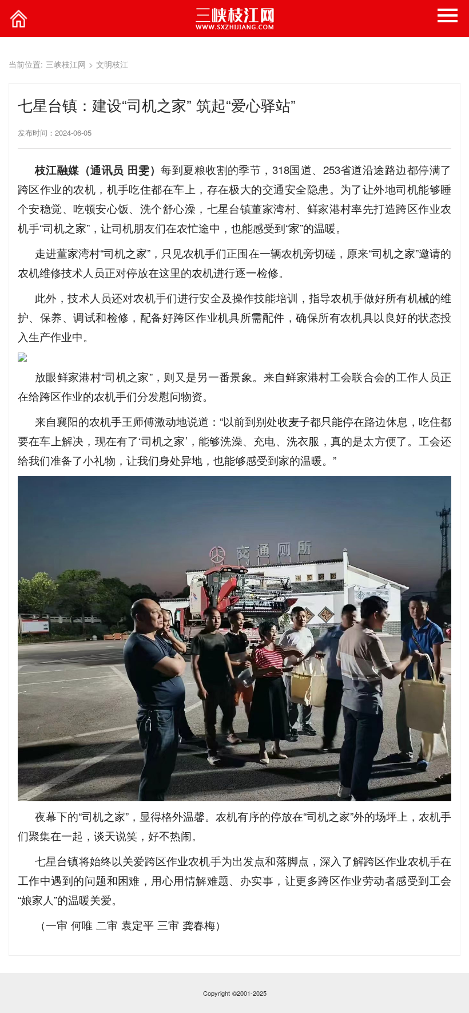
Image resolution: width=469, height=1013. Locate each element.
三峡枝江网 (66, 64)
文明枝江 (112, 64)
